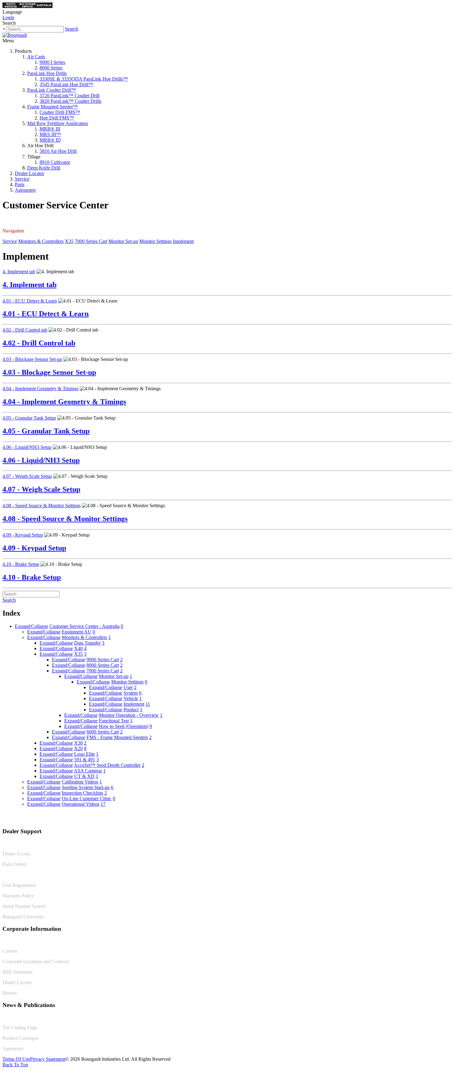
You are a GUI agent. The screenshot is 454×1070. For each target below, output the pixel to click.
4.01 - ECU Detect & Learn (29, 300)
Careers (9, 951)
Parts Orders (14, 864)
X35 (69, 241)
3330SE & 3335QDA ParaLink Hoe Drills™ (84, 79)
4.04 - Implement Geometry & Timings (40, 388)
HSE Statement (17, 972)
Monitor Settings (155, 241)
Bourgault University (23, 916)
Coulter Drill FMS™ (60, 112)
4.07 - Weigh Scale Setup (27, 476)
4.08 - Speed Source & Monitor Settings (41, 505)
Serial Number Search (23, 906)
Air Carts (36, 56)
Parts (19, 184)
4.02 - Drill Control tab (24, 329)
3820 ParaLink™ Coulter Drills (70, 101)
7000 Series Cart (91, 241)
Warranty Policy (18, 895)
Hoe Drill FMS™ (57, 117)
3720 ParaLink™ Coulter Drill (69, 95)
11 (147, 704)
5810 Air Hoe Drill (58, 151)
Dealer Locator (29, 173)
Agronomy (25, 190)
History (9, 993)
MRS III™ (50, 134)
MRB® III (50, 129)
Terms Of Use (16, 1059)
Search (71, 28)
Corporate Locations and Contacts (35, 961)
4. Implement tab (18, 271)
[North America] (10, 6)
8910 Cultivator (55, 162)
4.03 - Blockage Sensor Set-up (32, 359)
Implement (183, 241)
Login (8, 17)
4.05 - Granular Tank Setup (29, 417)
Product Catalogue (20, 1038)
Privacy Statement (47, 1059)
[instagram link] (446, 818)
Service (22, 179)
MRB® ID (50, 140)
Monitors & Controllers (41, 241)
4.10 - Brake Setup (20, 564)
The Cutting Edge (19, 1027)
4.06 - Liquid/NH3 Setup (27, 447)
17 (103, 804)
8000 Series (51, 67)
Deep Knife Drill (43, 167)
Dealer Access (16, 853)
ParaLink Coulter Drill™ (51, 90)
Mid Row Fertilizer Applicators (57, 123)
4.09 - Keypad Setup (22, 534)
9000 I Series (52, 62)
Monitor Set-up (123, 241)
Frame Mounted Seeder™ (52, 106)
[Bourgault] (14, 35)
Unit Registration (19, 885)
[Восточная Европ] (27, 6)
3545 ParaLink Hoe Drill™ (66, 84)
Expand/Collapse (31, 626)
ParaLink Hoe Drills (47, 73)
